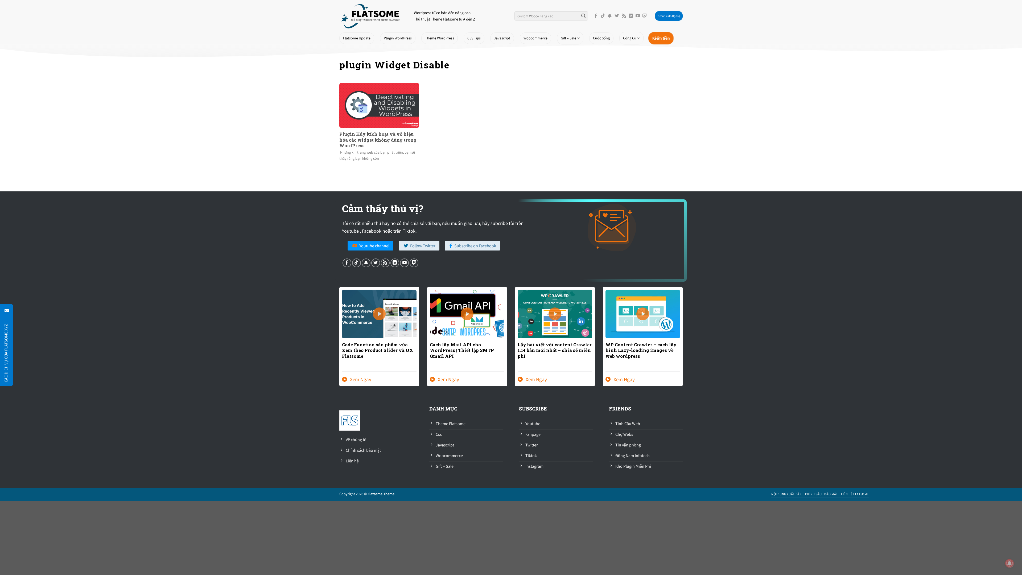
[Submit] (583, 15)
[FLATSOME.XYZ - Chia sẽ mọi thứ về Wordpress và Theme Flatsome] (372, 16)
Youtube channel (374, 245)
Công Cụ (629, 38)
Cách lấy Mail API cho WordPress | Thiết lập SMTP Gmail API (462, 350)
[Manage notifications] (1009, 563)
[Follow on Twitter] (617, 16)
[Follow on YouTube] (638, 16)
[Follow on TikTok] (603, 16)
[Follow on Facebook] (596, 16)
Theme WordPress (439, 38)
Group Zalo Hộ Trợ (669, 16)
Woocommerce (535, 38)
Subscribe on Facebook (475, 245)
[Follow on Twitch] (644, 16)
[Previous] (338, 340)
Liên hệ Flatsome (855, 494)
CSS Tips (474, 38)
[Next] (684, 340)
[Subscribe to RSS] (624, 16)
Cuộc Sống (601, 38)
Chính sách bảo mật (821, 494)
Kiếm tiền (661, 38)
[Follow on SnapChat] (610, 16)
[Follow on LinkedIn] (631, 16)
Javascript (502, 38)
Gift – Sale (568, 38)
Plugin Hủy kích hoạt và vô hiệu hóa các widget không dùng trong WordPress (378, 139)
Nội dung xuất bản (786, 494)
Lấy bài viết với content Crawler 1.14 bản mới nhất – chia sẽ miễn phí (555, 350)
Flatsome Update (356, 38)
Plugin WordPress (398, 38)
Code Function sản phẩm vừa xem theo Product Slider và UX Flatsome (377, 350)
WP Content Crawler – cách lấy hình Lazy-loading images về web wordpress (641, 350)
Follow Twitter (422, 245)
